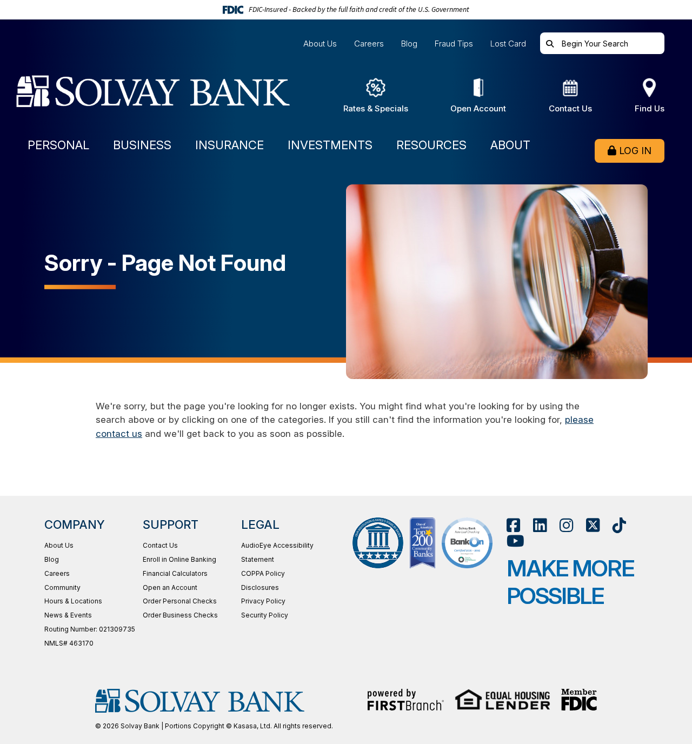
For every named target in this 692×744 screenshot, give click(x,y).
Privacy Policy (263, 601)
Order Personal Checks (180, 601)
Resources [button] (431, 145)
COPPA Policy (263, 573)
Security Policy (264, 615)
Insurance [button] (229, 145)
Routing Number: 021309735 (89, 629)
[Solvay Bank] (164, 96)
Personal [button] (58, 145)
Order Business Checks (180, 615)
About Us (320, 43)
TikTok (619, 525)
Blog (409, 43)
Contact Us (160, 545)
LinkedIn (540, 525)
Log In (635, 150)
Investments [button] (330, 145)
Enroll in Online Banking (179, 559)
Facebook (513, 525)
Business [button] (142, 145)
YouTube (515, 541)
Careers (369, 43)
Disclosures (260, 587)
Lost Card (508, 43)
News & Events (68, 615)
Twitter (593, 525)
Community (62, 587)
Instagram (566, 525)
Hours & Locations (73, 601)
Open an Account (170, 587)
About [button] (510, 145)
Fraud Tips (454, 43)
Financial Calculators (175, 573)
